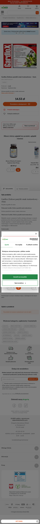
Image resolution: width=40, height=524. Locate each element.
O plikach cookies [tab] (32, 244)
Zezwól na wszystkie (20, 277)
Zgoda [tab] (7, 244)
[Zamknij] (36, 234)
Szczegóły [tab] (18, 244)
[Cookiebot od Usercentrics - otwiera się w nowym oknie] (30, 239)
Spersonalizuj (19, 283)
